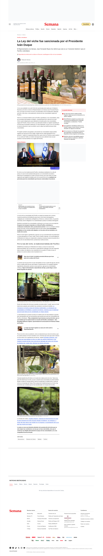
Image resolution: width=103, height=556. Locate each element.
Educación (39, 513)
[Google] (10, 548)
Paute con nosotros (85, 524)
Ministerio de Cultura (31, 439)
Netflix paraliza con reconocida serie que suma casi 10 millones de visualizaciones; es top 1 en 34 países (26, 207)
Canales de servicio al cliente (87, 518)
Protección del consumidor (70, 513)
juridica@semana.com (69, 522)
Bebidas (39, 439)
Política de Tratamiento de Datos (55, 516)
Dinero (28, 518)
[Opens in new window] (13, 548)
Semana (19, 34)
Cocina (38, 523)
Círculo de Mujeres (41, 526)
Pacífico (45, 439)
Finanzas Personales (42, 518)
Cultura (24, 34)
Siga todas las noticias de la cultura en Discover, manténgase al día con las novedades (40, 54)
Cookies (82, 526)
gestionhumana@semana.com (71, 527)
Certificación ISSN (52, 526)
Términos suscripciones (53, 518)
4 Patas (28, 528)
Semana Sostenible (41, 528)
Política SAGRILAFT (52, 523)
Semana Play (30, 513)
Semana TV (29, 516)
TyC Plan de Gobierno (53, 528)
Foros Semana (40, 516)
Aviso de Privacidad (14, 551)
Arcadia (28, 521)
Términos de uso (52, 513)
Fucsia (28, 526)
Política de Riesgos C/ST (53, 521)
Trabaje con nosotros (85, 521)
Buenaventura (21, 439)
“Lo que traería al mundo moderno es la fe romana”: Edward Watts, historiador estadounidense (47, 207)
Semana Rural (40, 521)
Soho (28, 523)
